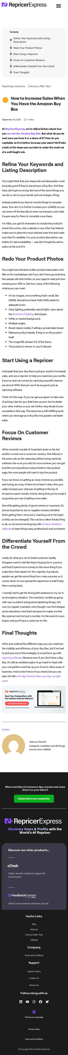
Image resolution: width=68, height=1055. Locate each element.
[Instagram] (34, 1001)
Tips (48, 86)
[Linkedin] (20, 1001)
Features (34, 929)
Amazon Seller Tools (34, 934)
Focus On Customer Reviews (29, 60)
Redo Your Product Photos (27, 47)
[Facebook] (40, 1001)
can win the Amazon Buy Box (23, 133)
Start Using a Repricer (25, 54)
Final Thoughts (21, 72)
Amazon (33, 86)
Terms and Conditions (34, 955)
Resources (34, 985)
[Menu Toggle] (58, 5)
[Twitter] (47, 1001)
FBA (42, 86)
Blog (34, 924)
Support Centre (34, 971)
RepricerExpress (15, 129)
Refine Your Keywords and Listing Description (31, 39)
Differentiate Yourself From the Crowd (33, 66)
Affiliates (34, 939)
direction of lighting (23, 314)
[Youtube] (27, 1001)
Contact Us (34, 978)
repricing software (12, 657)
